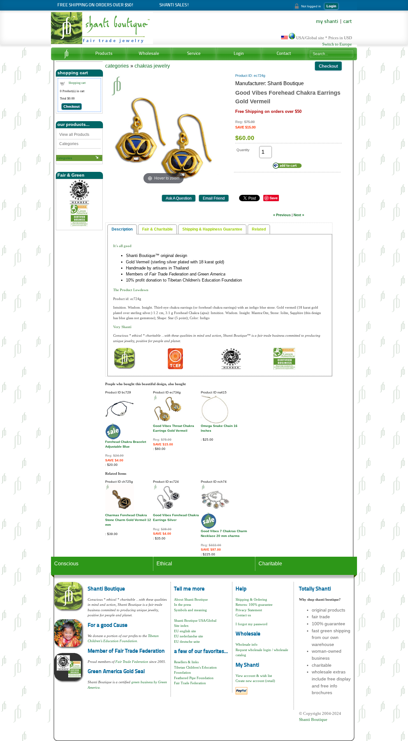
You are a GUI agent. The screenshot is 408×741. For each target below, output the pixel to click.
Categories (68, 144)
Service (193, 53)
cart (347, 21)
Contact (284, 53)
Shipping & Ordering (251, 599)
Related (259, 229)
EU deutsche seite (187, 641)
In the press (182, 604)
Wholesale (149, 53)
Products (104, 53)
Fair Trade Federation (131, 662)
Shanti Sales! (174, 5)
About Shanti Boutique (191, 599)
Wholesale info (247, 644)
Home (66, 54)
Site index (181, 625)
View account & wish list (254, 676)
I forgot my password (251, 624)
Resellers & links (186, 662)
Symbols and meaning (190, 610)
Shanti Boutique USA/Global (195, 620)
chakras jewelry (152, 66)
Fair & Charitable (157, 229)
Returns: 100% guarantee (254, 604)
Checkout (71, 106)
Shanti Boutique (313, 719)
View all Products (74, 134)
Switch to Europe (337, 44)
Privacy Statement (249, 610)
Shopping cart (77, 82)
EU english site (185, 631)
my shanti (327, 21)
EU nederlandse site (188, 636)
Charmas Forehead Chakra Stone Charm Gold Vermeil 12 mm (128, 519)
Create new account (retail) (255, 681)
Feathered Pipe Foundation (194, 678)
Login (331, 6)
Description (122, 229)
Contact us (243, 615)
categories (64, 158)
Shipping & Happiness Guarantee (212, 229)
